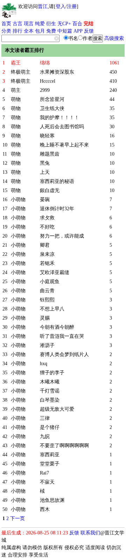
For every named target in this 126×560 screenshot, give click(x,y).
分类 (6, 31)
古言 (17, 23)
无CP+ (64, 23)
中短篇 (64, 31)
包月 (40, 31)
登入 (60, 6)
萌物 (16, 99)
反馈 (89, 31)
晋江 (43, 6)
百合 (77, 23)
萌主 (16, 90)
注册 (72, 6)
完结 (88, 23)
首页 (6, 23)
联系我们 (90, 532)
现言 (29, 23)
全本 (29, 31)
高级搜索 (114, 38)
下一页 (17, 518)
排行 (17, 31)
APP (78, 31)
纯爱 (40, 23)
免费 (51, 31)
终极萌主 (20, 72)
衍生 (51, 23)
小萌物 (18, 199)
